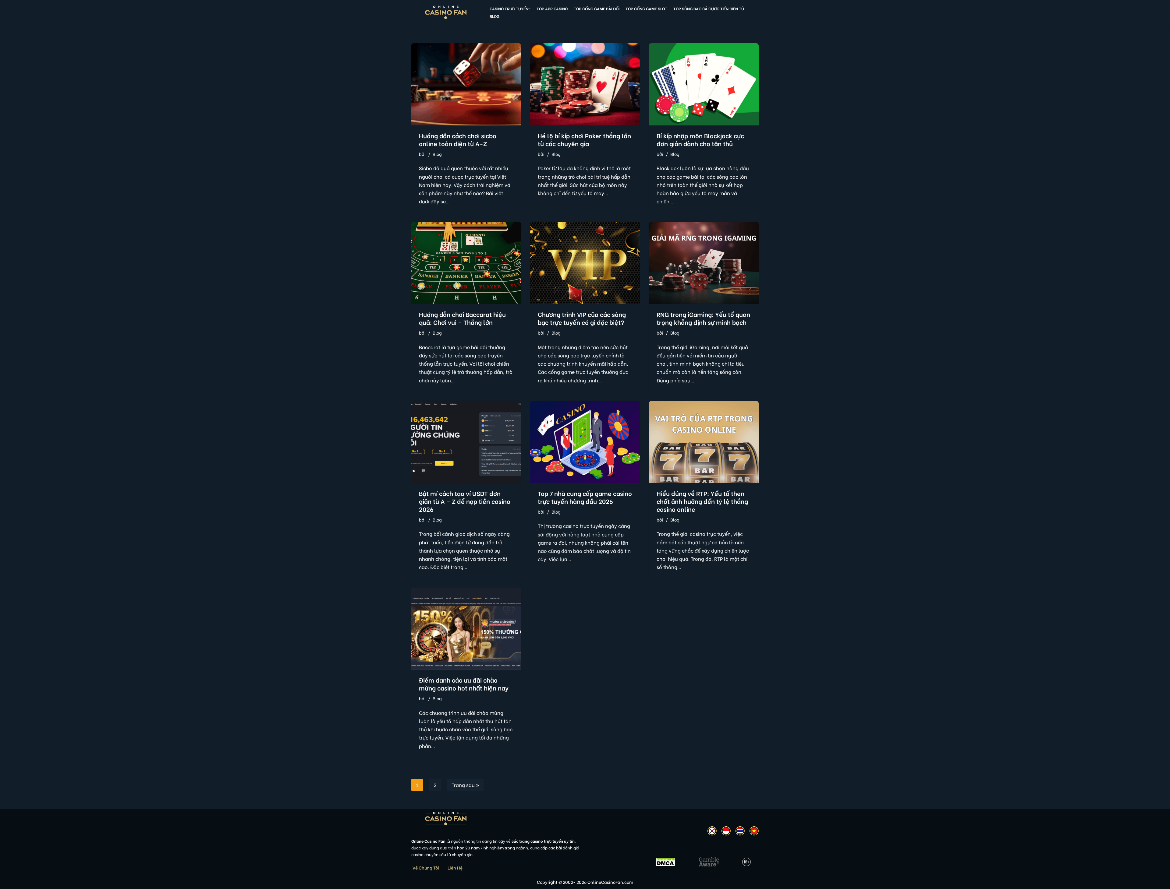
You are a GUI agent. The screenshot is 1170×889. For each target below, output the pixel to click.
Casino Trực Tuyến (509, 8)
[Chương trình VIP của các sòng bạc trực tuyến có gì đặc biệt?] (585, 263)
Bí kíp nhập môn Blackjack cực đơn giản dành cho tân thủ (700, 139)
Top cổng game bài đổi (596, 8)
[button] (529, 9)
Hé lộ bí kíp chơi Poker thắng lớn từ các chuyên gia (584, 139)
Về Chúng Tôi (426, 867)
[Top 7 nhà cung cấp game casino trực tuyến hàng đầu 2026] (585, 442)
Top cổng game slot (646, 8)
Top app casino (552, 8)
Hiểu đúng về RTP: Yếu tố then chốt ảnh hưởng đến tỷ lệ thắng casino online (702, 501)
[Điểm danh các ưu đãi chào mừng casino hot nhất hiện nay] (466, 629)
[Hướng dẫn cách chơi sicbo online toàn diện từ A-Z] (466, 84)
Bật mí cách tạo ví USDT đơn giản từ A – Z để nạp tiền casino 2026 (464, 501)
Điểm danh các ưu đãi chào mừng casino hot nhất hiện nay (464, 683)
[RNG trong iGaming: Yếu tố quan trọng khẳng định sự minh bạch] (704, 263)
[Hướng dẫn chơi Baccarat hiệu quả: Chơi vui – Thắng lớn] (466, 263)
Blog (494, 16)
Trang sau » (465, 784)
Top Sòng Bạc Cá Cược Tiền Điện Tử (708, 8)
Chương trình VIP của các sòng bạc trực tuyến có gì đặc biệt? (582, 318)
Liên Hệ (455, 867)
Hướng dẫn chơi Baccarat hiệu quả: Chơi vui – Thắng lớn (462, 318)
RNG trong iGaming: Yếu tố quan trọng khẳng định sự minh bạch (703, 318)
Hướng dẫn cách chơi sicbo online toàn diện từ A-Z (457, 139)
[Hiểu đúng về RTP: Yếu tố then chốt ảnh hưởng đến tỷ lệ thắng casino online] (704, 442)
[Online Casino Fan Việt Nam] (445, 12)
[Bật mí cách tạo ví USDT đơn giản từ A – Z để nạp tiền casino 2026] (466, 442)
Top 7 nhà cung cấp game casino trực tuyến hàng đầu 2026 (585, 497)
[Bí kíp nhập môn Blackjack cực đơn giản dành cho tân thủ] (704, 84)
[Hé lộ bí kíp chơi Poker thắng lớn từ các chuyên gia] (585, 84)
